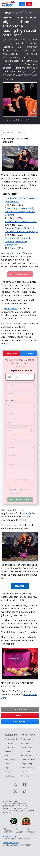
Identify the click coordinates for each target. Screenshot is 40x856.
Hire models (9, 743)
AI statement (9, 776)
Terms (25, 489)
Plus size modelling (27, 768)
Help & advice (10, 759)
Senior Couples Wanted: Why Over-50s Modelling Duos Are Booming (20, 211)
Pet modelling (25, 776)
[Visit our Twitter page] (15, 792)
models (27, 513)
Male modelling (26, 743)
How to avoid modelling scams (21, 221)
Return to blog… (14, 132)
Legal (7, 768)
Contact (8, 764)
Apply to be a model (20, 274)
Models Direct (11, 308)
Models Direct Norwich (11, 843)
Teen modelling (26, 747)
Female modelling (27, 739)
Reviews (8, 751)
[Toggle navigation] (36, 4)
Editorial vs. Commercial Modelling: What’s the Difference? (17, 241)
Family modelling (26, 764)
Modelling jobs (10, 747)
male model (16, 253)
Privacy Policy (14, 493)
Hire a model (20, 586)
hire (22, 4)
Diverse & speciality (27, 759)
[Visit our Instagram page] (15, 785)
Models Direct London (10, 836)
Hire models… (20, 721)
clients (9, 509)
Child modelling (26, 751)
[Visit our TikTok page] (24, 792)
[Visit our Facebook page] (24, 785)
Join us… (20, 715)
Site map (8, 772)
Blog (6, 755)
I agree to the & (19, 491)
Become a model (11, 739)
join (29, 4)
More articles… (20, 709)
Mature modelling (27, 772)
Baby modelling (26, 755)
